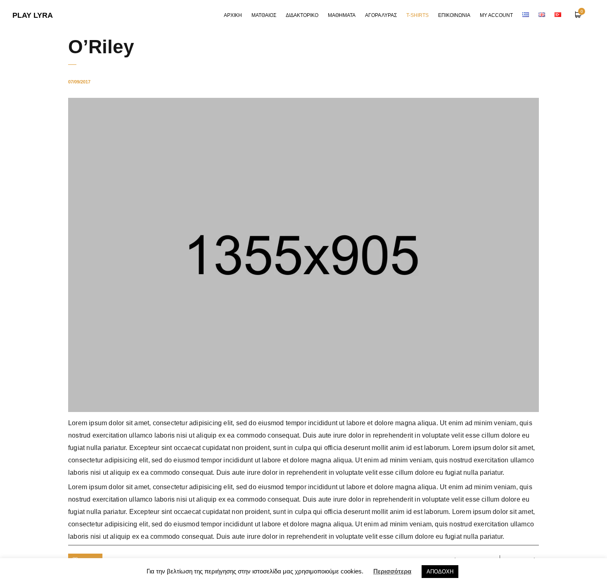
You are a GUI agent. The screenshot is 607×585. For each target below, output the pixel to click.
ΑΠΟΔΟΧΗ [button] (440, 571)
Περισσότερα (392, 571)
